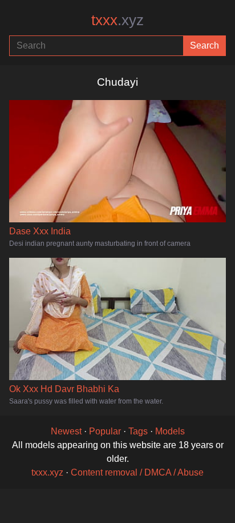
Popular (105, 431)
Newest (66, 431)
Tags (138, 431)
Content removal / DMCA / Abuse (137, 472)
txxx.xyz (47, 472)
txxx (117, 20)
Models (170, 431)
